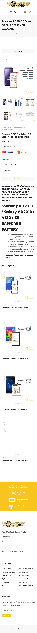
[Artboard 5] (30, 116)
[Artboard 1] (18, 78)
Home (3, 33)
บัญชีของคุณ (5, 579)
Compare (6, 170)
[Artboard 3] (7, 116)
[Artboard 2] (30, 102)
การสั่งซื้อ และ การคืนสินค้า (27, 586)
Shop (3, 586)
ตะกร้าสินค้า (5, 582)
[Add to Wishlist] (4, 279)
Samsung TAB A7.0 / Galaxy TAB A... (16, 409)
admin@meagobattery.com (15, 551)
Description (18, 179)
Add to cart (4, 373)
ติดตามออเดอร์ (6, 569)
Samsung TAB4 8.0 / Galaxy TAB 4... (15, 358)
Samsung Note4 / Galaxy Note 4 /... (15, 460)
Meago (8, 33)
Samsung (14, 33)
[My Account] (25, 12)
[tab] (18, 179)
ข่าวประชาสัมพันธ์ (7, 576)
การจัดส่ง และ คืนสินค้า (26, 569)
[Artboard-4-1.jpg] (18, 116)
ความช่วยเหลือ (23, 572)
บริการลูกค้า (23, 582)
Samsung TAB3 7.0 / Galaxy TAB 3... (15, 307)
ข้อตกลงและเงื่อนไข (25, 579)
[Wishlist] (20, 12)
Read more (4, 271)
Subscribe (6, 615)
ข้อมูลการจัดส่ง (24, 576)
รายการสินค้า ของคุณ (8, 572)
